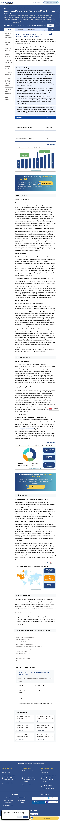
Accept (25, 817)
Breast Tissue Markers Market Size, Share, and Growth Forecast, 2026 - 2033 (9, 39)
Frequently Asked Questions (8, 91)
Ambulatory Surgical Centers (27, 428)
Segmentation (20, 29)
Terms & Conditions (8, 800)
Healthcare (50, 25)
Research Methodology (42, 29)
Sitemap (22, 802)
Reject (19, 817)
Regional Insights (7, 67)
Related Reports (7, 98)
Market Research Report (8, 805)
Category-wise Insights (8, 61)
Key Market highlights (8, 49)
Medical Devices (11, 8)
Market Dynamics (7, 55)
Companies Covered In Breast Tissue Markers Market (9, 82)
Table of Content (31, 29)
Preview (9, 29)
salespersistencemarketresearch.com (31, 763)
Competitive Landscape (8, 73)
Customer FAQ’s (22, 797)
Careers (8, 797)
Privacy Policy (21, 800)
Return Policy (8, 802)
